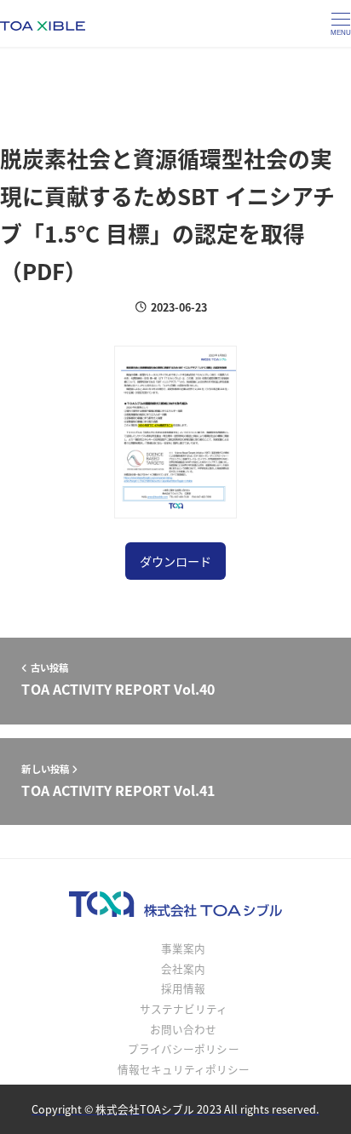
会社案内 (183, 968)
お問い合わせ (183, 1029)
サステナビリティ (183, 1008)
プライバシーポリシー (183, 1048)
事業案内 (183, 948)
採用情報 (183, 988)
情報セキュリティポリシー (184, 1069)
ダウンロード (175, 561)
